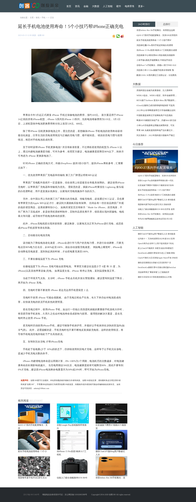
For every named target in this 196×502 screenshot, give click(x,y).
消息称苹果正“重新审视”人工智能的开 (153, 272)
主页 (32, 18)
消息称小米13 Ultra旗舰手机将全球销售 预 (155, 70)
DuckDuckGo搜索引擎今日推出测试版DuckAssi (157, 267)
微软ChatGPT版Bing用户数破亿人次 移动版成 (156, 200)
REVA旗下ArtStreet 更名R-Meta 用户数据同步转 (157, 100)
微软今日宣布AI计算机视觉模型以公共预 (155, 277)
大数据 (95, 6)
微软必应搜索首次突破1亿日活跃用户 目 (154, 263)
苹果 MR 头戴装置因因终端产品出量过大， (156, 130)
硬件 (118, 6)
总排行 (166, 24)
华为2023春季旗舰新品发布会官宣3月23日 (155, 219)
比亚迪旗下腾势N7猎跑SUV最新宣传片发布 (156, 185)
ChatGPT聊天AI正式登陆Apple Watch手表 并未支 (158, 258)
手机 (43, 18)
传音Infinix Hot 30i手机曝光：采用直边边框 (156, 30)
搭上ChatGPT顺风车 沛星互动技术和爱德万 (155, 248)
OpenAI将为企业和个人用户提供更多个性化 (156, 243)
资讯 (37, 18)
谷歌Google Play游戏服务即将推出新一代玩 (155, 181)
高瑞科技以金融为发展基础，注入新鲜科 (155, 90)
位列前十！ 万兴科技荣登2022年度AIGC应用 (156, 239)
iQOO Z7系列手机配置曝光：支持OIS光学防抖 (157, 35)
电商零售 (129, 6)
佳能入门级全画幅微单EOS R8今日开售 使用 (156, 209)
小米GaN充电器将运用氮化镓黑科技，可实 (155, 125)
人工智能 (108, 6)
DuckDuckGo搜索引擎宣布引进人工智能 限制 (156, 253)
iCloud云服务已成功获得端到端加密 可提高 (156, 105)
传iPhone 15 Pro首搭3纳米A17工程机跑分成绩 (157, 50)
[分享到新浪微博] (122, 36)
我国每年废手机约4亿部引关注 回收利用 (154, 204)
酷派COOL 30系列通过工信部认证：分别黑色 (157, 75)
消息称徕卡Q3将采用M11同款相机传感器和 (156, 55)
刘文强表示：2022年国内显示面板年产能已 (156, 135)
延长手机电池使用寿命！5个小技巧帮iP (154, 40)
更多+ (141, 6)
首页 (68, 6)
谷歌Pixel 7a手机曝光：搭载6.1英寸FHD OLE (156, 65)
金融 (85, 6)
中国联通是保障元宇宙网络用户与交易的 (155, 115)
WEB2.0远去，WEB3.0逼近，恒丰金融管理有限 (158, 95)
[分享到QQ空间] (114, 36)
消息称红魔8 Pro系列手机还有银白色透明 (155, 45)
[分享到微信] (118, 36)
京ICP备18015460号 (31, 495)
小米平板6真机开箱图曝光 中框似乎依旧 (154, 60)
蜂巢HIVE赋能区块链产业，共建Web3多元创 (156, 120)
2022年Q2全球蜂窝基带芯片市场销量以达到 (156, 110)
